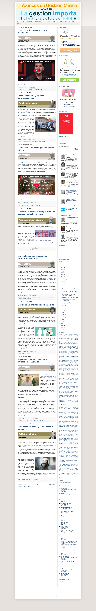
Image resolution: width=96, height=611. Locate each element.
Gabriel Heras (44, 49)
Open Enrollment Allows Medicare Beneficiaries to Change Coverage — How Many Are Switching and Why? (69, 518)
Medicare (61, 420)
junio (63, 312)
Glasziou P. (49, 204)
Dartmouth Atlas (74, 361)
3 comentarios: (25, 87)
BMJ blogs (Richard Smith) (67, 530)
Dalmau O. (69, 361)
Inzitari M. (61, 403)
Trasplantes (71, 466)
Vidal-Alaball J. (62, 473)
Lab (62, 408)
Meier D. (72, 422)
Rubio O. (68, 451)
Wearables (70, 474)
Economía (72, 369)
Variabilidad (24, 298)
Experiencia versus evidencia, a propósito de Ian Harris (32, 361)
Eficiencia (76, 370)
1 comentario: (24, 139)
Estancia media (66, 377)
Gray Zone (76, 390)
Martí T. (61, 416)
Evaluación (61, 378)
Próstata (76, 442)
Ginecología (73, 387)
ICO (63, 397)
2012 (62, 328)
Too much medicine (72, 464)
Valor (67, 472)
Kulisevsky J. (75, 407)
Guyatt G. (63, 391)
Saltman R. (63, 452)
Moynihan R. (33, 205)
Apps (65, 338)
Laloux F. (65, 408)
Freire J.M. (61, 383)
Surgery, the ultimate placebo (46, 376)
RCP (63, 446)
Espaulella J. (67, 375)
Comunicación (62, 357)
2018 (62, 274)
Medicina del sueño (67, 420)
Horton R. (76, 393)
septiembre (64, 307)
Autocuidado (76, 341)
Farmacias (72, 378)
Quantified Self (61, 444)
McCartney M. (75, 417)
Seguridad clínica (63, 456)
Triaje (60, 468)
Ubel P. (61, 469)
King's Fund (75, 406)
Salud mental (68, 452)
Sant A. (69, 453)
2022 (62, 267)
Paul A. (65, 435)
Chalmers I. (65, 351)
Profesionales (62, 442)
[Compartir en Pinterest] (35, 87)
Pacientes (36, 89)
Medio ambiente (66, 422)
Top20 (77, 464)
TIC (32, 249)
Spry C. (72, 460)
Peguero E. (76, 435)
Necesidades (71, 429)
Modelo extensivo (62, 425)
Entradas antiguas (51, 484)
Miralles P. (76, 423)
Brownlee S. (24, 204)
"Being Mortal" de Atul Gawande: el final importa (71, 200)
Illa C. (70, 397)
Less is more (74, 409)
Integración (62, 401)
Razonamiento (75, 444)
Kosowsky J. (61, 407)
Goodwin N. (61, 390)
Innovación (24, 249)
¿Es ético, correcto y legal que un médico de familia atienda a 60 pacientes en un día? (72, 182)
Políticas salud (70, 438)
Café (77, 346)
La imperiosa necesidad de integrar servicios (71, 209)
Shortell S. (71, 456)
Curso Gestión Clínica (69, 21)
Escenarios (68, 374)
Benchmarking (62, 343)
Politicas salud (62, 438)
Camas (64, 347)
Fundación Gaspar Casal (66, 507)
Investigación (35, 420)
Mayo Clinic (62, 417)
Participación (40, 89)
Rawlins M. (70, 444)
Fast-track (76, 378)
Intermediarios (68, 401)
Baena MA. (67, 342)
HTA (77, 395)
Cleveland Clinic (66, 353)
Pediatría (72, 435)
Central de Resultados (73, 349)
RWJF (71, 451)
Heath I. (19, 205)
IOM (70, 403)
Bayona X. (76, 342)
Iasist (73, 396)
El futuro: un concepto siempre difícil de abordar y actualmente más (36, 213)
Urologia (65, 470)
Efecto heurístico (71, 370)
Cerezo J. (61, 351)
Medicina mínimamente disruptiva (65, 421)
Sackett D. (74, 451)
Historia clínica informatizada (68, 393)
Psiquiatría (72, 443)
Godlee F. (68, 388)
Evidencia (44, 204)
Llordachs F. (73, 412)
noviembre (64, 281)
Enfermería (61, 373)
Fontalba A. (61, 381)
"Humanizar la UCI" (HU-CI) (24, 45)
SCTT (65, 455)
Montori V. (28, 205)
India (72, 397)
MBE (70, 417)
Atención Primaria (30, 297)
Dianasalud (64, 368)
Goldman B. (76, 388)
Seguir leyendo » (21, 84)
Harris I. (31, 420)
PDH (70, 435)
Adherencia (76, 334)
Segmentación (71, 455)
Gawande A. (72, 384)
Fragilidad (64, 382)
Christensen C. (65, 352)
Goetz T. (72, 388)
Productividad (76, 440)
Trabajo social (75, 465)
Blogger (56, 596)
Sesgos (68, 456)
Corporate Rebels (66, 358)
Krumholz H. (70, 407)
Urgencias (20, 298)
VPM (74, 473)
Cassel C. (74, 348)
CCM (77, 348)
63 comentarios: (25, 351)
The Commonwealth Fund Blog (68, 515)
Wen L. (60, 475)
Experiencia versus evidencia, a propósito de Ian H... (68, 300)
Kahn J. (69, 404)
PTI (75, 443)
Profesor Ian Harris (45, 374)
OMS (70, 431)
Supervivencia (73, 461)
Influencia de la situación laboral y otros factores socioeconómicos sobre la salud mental (68, 545)
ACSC (66, 334)
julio (63, 310)
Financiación (66, 379)
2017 (62, 276)
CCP (60, 349)
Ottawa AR (69, 433)
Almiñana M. (75, 335)
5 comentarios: (25, 295)
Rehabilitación (71, 447)
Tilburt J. (60, 464)
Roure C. (65, 451)
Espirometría (72, 375)
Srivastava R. (76, 460)
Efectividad (65, 370)
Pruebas (61, 443)
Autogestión (61, 342)
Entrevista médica (70, 373)
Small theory (62, 457)
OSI (77, 431)
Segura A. (76, 455)
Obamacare (70, 430)
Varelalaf (71, 472)
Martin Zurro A (70, 416)
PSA (64, 443)
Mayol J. (67, 417)
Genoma (61, 386)
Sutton (77, 461)
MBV (72, 417)
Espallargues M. (62, 375)
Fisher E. (72, 379)
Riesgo (62, 450)
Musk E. (67, 429)
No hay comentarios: (26, 418)
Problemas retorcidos (70, 440)
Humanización (68, 396)
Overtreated (74, 433)
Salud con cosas (64, 522)
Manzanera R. (62, 415)
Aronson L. (72, 338)
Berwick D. (68, 343)
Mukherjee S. (75, 427)
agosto (63, 308)
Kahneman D (73, 404)
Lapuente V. (69, 408)
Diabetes (70, 366)
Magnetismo (72, 413)
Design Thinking (69, 365)
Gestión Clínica (75, 386)
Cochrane (74, 353)
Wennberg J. (29, 298)
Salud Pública (74, 452)
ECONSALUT (63, 493)
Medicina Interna (74, 420)
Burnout (69, 346)
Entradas (63, 581)
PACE (77, 433)
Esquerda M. (76, 375)
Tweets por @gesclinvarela (65, 482)
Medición (60, 422)
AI (64, 335)
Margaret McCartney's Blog (67, 511)
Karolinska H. (71, 406)
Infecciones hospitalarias (68, 399)
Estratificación (75, 377)
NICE (77, 429)
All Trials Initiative (69, 335)
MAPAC (70, 415)
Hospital (44, 297)
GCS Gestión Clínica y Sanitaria (68, 534)
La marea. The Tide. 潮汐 (65, 500)
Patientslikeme (61, 435)
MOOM (72, 426)
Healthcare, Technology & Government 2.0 (66, 504)
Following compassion (65, 527)
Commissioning (75, 355)
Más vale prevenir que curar (66, 508)
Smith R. (68, 457)
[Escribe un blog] (31, 87)
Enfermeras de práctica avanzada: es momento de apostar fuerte (71, 191)
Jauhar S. (73, 403)
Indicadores (76, 397)
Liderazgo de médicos (66, 412)
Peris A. (61, 436)
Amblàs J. (66, 337)
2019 (62, 272)
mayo (63, 314)
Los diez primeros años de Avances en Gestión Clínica (71, 235)
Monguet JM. (62, 426)
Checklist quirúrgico (71, 351)
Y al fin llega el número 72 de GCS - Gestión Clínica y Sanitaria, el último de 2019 (68, 537)
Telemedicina (69, 462)
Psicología (67, 443)
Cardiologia (61, 348)
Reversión (70, 448)
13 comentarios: (25, 202)
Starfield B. (61, 461)
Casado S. (69, 348)
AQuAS (68, 338)
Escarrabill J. (62, 374)
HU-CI (27, 89)
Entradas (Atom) (27, 486)
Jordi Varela (31, 89)
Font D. (32, 141)
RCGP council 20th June (65, 512)
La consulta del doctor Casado (68, 499)
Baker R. (71, 342)
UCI (52, 297)
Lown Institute (63, 413)
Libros (67, 411)
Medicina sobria (75, 421)
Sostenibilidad (68, 460)
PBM (68, 435)
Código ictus (64, 355)
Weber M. (73, 474)
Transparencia (67, 466)
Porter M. (76, 438)
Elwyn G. (40, 204)
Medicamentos (75, 418)
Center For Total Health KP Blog (68, 549)
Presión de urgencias (74, 439)
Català (48, 21)
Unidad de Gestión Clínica (72, 469)
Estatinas (71, 377)
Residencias (76, 447)
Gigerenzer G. (68, 387)
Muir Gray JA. (70, 427)
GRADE (73, 390)
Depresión (61, 365)
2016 (62, 278)
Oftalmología (63, 431)
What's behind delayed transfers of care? (68, 563)
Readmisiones (67, 446)
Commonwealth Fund (64, 356)
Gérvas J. (70, 386)
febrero (63, 319)
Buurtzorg (24, 141)
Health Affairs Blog (65, 556)
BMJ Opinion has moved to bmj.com (68, 531)
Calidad (61, 347)
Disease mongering (74, 368)
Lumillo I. (67, 413)
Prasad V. (65, 439)
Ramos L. (66, 444)
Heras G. (24, 89)
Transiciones (61, 466)
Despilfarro (76, 365)
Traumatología (76, 466)
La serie (18, 23)
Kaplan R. (67, 406)
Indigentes (61, 399)
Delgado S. (69, 364)
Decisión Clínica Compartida (32, 204)
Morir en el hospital (70, 226)
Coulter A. (72, 360)
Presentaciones (37, 21)
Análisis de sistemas (73, 337)
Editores (22, 21)
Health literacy (69, 392)
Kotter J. (66, 407)
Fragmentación (70, 382)
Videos (44, 21)
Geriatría (65, 386)
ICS (65, 397)
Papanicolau (67, 434)
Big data (73, 343)
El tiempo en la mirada (70, 172)
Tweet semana (74, 468)
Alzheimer (61, 337)
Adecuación (24, 297)
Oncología (74, 431)
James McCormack (22, 162)
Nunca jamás (63, 523)
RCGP (60, 446)
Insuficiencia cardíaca (73, 400)
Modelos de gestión (72, 425)
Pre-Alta (69, 439)
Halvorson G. (40, 297)
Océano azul (74, 430)
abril (63, 316)
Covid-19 (76, 360)
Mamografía (76, 413)
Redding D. (66, 447)
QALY (77, 443)
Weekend (76, 474)
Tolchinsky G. (65, 464)
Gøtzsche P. (66, 390)
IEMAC (67, 397)
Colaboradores (29, 21)
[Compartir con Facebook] (34, 87)
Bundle (66, 346)
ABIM (60, 334)
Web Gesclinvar (60, 21)
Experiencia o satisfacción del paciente (36, 305)
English (53, 21)
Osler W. (60, 433)
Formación (71, 381)
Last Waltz (74, 408)
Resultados (61, 448)
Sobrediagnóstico (74, 459)
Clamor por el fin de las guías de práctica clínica (72, 218)
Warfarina (62, 474)
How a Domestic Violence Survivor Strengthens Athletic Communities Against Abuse (69, 552)
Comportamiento (74, 356)
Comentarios (64, 584)
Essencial (61, 377)
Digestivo (69, 368)
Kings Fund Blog (64, 526)
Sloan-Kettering (76, 456)
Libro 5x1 (64, 411)
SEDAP (67, 455)
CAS (65, 348)
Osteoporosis (65, 433)
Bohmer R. (67, 344)
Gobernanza (63, 388)
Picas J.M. (29, 249)
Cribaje (60, 361)
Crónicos (64, 361)
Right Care (38, 205)
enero (63, 321)
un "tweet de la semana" (24, 119)
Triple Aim (64, 468)
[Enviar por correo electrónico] (30, 87)
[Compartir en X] (32, 87)
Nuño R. (66, 430)
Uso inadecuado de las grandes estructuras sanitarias (32, 257)
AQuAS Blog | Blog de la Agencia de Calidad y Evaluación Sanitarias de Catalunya (69, 542)
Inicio (18, 21)
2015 (62, 323)
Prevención (61, 440)
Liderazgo (70, 411)
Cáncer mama (75, 347)
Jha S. (77, 403)
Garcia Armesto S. (72, 383)
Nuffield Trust (62, 430)
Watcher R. (66, 474)
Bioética (76, 343)
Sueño (45, 89)
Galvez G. (24, 353)
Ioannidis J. (66, 403)
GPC (52, 204)
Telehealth (64, 462)
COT (68, 360)
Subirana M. (65, 461)
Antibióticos (61, 338)
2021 (62, 269)
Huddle (63, 396)
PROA (65, 440)
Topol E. (61, 465)
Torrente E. (69, 465)
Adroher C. (61, 335)
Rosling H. (61, 451)
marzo (63, 317)
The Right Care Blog (65, 573)
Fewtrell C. (61, 379)
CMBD (70, 353)
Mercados (76, 422)
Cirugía (35, 297)
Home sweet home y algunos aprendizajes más (31, 97)
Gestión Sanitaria (62, 387)
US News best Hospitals (70, 470)
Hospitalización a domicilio (40, 141)
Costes (65, 360)
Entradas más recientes (23, 484)
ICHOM (60, 397)
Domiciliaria (64, 369)
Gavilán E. (67, 384)
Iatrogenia (76, 396)
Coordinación (75, 357)
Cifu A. (70, 352)
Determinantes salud (63, 366)
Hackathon (67, 391)
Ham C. (76, 391)
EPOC (77, 373)
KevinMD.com (64, 488)
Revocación (74, 448)
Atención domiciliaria (69, 339)
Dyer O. (68, 369)
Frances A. (76, 382)
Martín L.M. (65, 416)
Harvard (64, 392)
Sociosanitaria (62, 460)
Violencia (67, 473)
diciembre (64, 279)
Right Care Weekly (64, 574)
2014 (62, 325)
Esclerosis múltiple (75, 374)
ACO (63, 334)
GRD (60, 391)
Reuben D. (66, 448)
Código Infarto (69, 355)
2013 (62, 327)
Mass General (74, 416)
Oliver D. (67, 431)
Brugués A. (62, 346)
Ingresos (76, 399)
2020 (62, 271)
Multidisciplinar (62, 429)
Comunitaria (28, 141)
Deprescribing (75, 364)
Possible (60, 439)
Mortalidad (76, 426)
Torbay (65, 465)
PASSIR (77, 434)
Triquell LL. (68, 468)
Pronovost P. (71, 442)
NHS (75, 429)
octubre (63, 305)
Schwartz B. (61, 455)
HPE (75, 395)
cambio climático (69, 347)
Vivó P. (71, 473)
